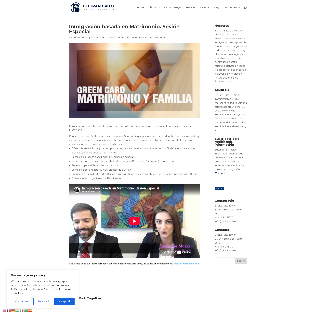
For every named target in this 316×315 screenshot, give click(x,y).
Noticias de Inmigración (134, 37)
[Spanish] (30, 310)
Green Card (113, 37)
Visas (203, 7)
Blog (216, 7)
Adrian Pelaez (80, 37)
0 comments (157, 37)
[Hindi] (17, 310)
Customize (21, 301)
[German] (13, 310)
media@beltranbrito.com (186, 263)
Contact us (230, 7)
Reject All (43, 301)
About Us (154, 7)
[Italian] (22, 310)
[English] (4, 310)
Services (190, 7)
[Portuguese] (26, 310)
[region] (43, 289)
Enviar (219, 188)
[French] (9, 310)
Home (140, 7)
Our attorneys (172, 7)
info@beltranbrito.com (227, 221)
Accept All (64, 301)
